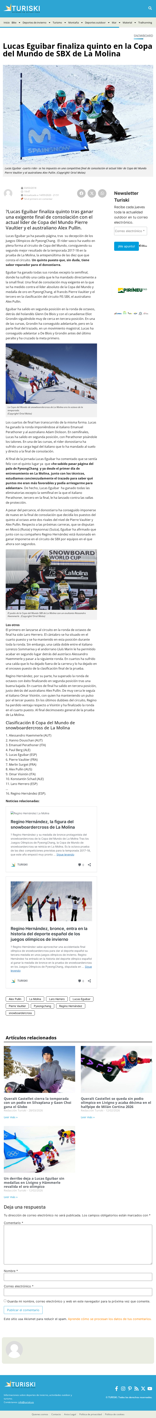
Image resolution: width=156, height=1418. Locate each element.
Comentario (13, 1222)
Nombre (11, 1270)
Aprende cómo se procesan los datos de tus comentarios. (109, 1319)
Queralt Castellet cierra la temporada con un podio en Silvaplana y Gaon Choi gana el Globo (37, 1102)
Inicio (7, 22)
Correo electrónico (18, 1286)
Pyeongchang (42, 1006)
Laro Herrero (57, 999)
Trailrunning (145, 22)
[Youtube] (149, 1388)
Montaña (73, 22)
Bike (14, 22)
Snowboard (143, 36)
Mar (114, 22)
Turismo (57, 22)
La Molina (35, 999)
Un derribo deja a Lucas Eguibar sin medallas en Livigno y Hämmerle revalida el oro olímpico (34, 1182)
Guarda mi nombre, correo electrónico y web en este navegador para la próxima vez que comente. (78, 1301)
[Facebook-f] (116, 1388)
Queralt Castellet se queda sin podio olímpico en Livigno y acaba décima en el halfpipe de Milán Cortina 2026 (116, 1102)
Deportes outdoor (95, 22)
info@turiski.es (26, 1402)
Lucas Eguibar (81, 999)
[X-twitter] (143, 1388)
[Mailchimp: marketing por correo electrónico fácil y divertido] (143, 248)
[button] (150, 8)
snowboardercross (20, 1013)
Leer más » (11, 1117)
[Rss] (136, 1388)
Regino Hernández (70, 1006)
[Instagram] (123, 1388)
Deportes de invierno (34, 22)
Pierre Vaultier (17, 1006)
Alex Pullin (15, 999)
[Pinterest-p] (129, 1388)
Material (127, 22)
